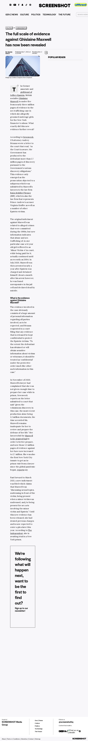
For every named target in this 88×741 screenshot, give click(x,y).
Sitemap (37, 739)
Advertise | (24, 739)
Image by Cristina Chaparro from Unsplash (19, 77)
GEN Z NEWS (12, 14)
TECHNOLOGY (49, 14)
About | (4, 739)
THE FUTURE (64, 14)
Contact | (31, 739)
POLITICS (35, 14)
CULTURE (24, 14)
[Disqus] (10, 665)
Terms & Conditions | (14, 739)
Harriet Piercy (9, 52)
